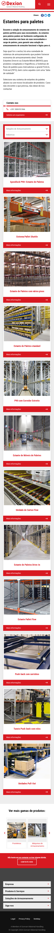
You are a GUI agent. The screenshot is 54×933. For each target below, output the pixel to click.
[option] (16, 833)
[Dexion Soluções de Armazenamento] (13, 4)
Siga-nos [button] (9, 905)
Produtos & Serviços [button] (14, 891)
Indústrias (10, 134)
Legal (13, 919)
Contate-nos (27, 862)
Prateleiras (16, 843)
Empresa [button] (9, 884)
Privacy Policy (24, 919)
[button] (4, 833)
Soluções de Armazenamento (18, 128)
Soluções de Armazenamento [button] (19, 898)
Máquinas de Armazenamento (37, 844)
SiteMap (37, 919)
